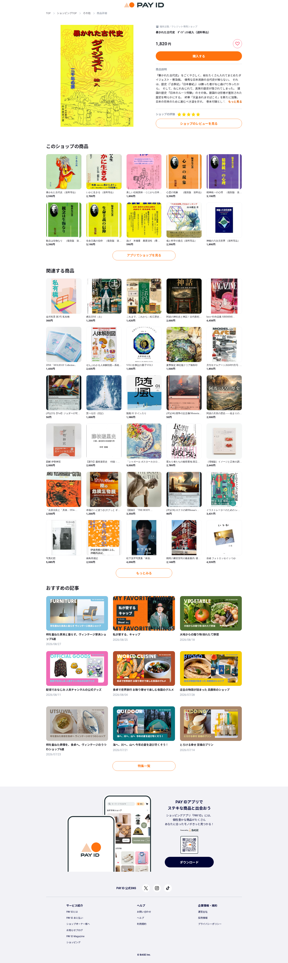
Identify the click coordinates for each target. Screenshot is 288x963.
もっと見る (235, 101)
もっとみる (144, 573)
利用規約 (141, 924)
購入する (199, 56)
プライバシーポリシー (210, 924)
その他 (87, 13)
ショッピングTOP (67, 13)
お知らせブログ (74, 930)
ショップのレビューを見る (199, 124)
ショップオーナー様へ (78, 924)
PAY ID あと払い (74, 918)
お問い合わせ (144, 912)
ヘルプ (140, 918)
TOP (48, 13)
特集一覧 (144, 766)
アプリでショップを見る (144, 255)
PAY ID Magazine (75, 936)
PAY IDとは (72, 912)
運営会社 (202, 912)
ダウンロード (189, 862)
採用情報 (202, 918)
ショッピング (73, 942)
